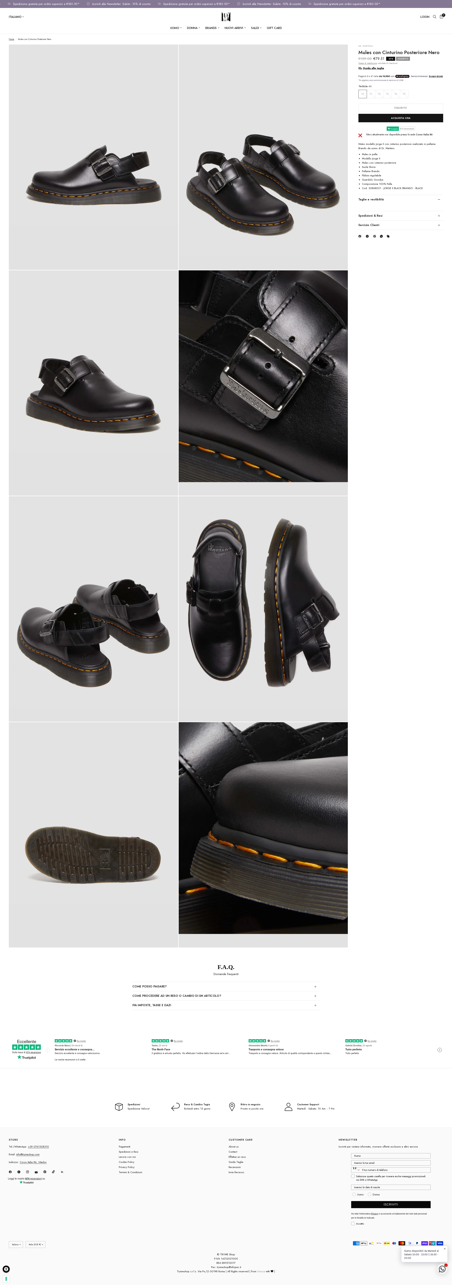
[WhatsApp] (382, 236)
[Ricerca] (434, 17)
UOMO (174, 28)
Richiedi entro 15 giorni (197, 1109)
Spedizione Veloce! (139, 1109)
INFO (122, 1140)
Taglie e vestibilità (371, 199)
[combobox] (356, 1169)
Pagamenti (124, 1147)
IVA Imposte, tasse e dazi (151, 1005)
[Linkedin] (65, 1172)
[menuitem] (176, 28)
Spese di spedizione (367, 63)
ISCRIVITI (391, 1204)
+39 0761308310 (38, 1147)
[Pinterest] (375, 236)
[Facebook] (360, 236)
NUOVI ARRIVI (234, 28)
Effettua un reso (237, 1157)
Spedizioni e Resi (128, 1152)
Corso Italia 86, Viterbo (33, 1162)
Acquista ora (401, 118)
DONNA (192, 28)
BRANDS (211, 28)
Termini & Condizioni (130, 1172)
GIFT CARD (274, 28)
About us (234, 1147)
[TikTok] (56, 1172)
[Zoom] (170, 52)
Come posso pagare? (149, 986)
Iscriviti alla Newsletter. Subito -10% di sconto (156, 3)
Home (11, 39)
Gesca (261, 1271)
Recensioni (235, 1167)
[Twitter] (21, 1172)
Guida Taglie (236, 1162)
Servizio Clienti (368, 225)
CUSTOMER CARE (241, 1140)
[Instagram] (30, 1172)
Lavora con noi (127, 1157)
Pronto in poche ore (252, 1109)
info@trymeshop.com (28, 1154)
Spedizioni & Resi (370, 215)
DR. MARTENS (365, 46)
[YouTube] (39, 1172)
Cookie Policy (126, 1162)
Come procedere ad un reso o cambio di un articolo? (176, 996)
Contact (233, 1152)
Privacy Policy (127, 1167)
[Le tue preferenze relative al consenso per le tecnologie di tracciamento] (6, 1278)
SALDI (255, 28)
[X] (368, 236)
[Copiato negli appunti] (389, 236)
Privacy (374, 1214)
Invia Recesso (236, 1172)
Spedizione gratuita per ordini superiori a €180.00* (81, 3)
